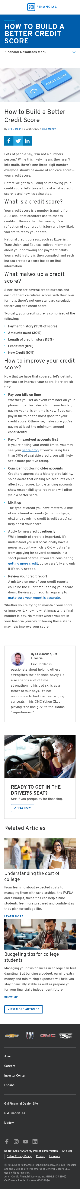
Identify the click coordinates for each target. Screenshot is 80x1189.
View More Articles (23, 1009)
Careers (9, 1066)
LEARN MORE (13, 916)
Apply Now (22, 808)
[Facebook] (8, 141)
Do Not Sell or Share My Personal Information (31, 1151)
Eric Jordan (14, 129)
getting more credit (23, 564)
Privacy (40, 1156)
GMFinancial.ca (14, 1113)
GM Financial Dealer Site (21, 1104)
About (8, 1056)
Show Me (11, 997)
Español (9, 1085)
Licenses (54, 1156)
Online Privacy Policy (19, 1156)
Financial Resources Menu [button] (25, 52)
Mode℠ (9, 1123)
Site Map (67, 1151)
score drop (30, 450)
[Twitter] (18, 141)
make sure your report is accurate (34, 598)
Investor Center (15, 1076)
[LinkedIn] (27, 141)
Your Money (49, 129)
